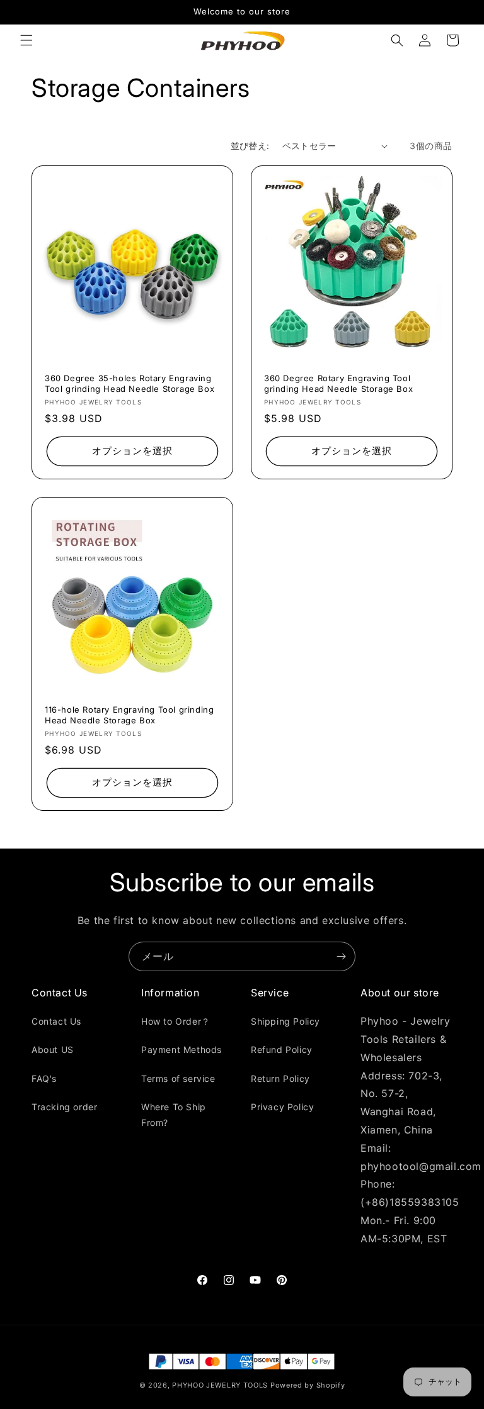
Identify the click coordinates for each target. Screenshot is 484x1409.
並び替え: (250, 145)
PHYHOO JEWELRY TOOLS (220, 1385)
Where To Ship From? (173, 1114)
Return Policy (280, 1078)
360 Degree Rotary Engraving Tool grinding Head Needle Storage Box (338, 383)
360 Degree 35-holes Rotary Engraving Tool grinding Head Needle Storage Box (129, 383)
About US (53, 1049)
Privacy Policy (282, 1106)
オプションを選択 (132, 451)
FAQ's (44, 1078)
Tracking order (64, 1106)
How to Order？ (175, 1021)
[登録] (341, 956)
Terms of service (178, 1078)
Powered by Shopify (307, 1385)
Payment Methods (181, 1049)
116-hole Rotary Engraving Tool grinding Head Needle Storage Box (129, 714)
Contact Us (56, 1021)
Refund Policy (282, 1049)
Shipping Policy (285, 1021)
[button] (26, 40)
